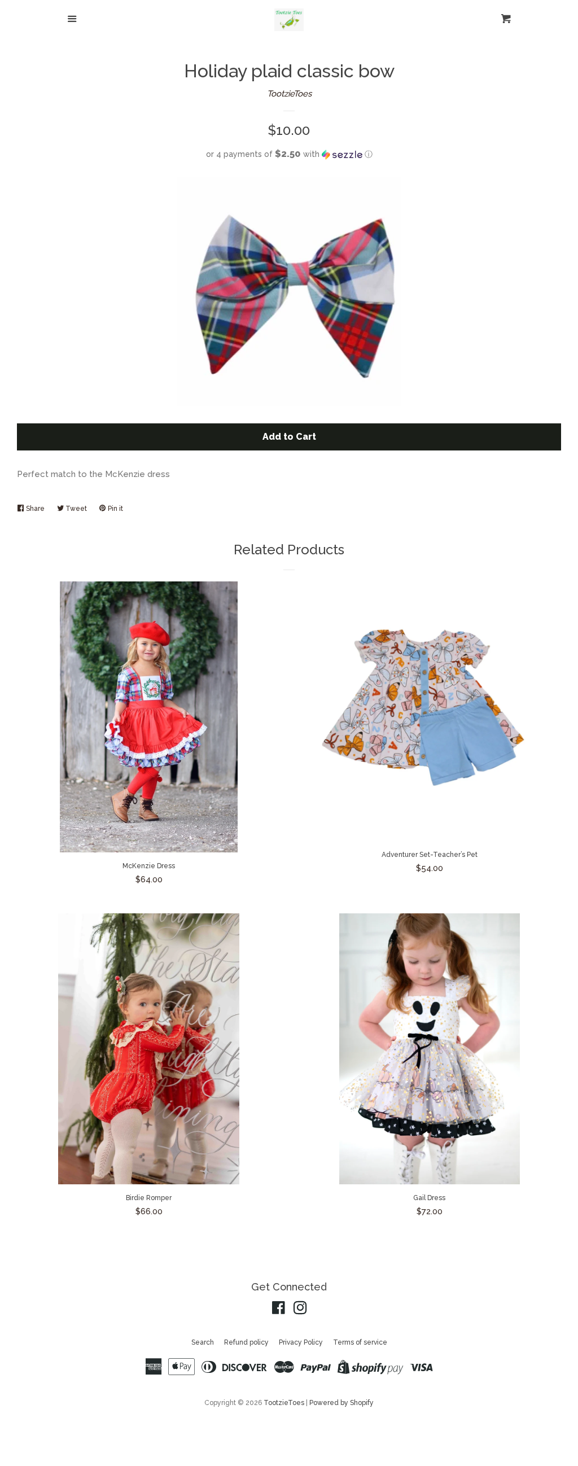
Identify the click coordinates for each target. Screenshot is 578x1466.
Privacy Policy (301, 1342)
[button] (289, 154)
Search (202, 1342)
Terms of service (360, 1342)
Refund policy (246, 1342)
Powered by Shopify (341, 1403)
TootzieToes (289, 94)
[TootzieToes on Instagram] (300, 1310)
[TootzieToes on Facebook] (279, 1310)
